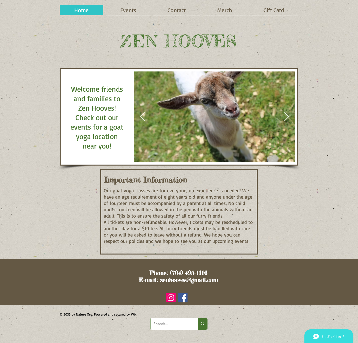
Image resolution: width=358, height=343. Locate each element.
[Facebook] (183, 297)
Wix (134, 314)
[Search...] (202, 324)
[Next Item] (286, 117)
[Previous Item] (142, 117)
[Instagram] (171, 297)
